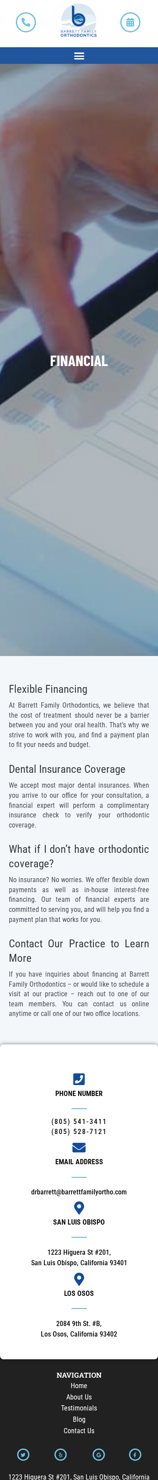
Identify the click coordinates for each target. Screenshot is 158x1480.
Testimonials (79, 1408)
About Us (79, 1397)
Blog (79, 1419)
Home (79, 1386)
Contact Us (79, 1431)
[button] (79, 55)
